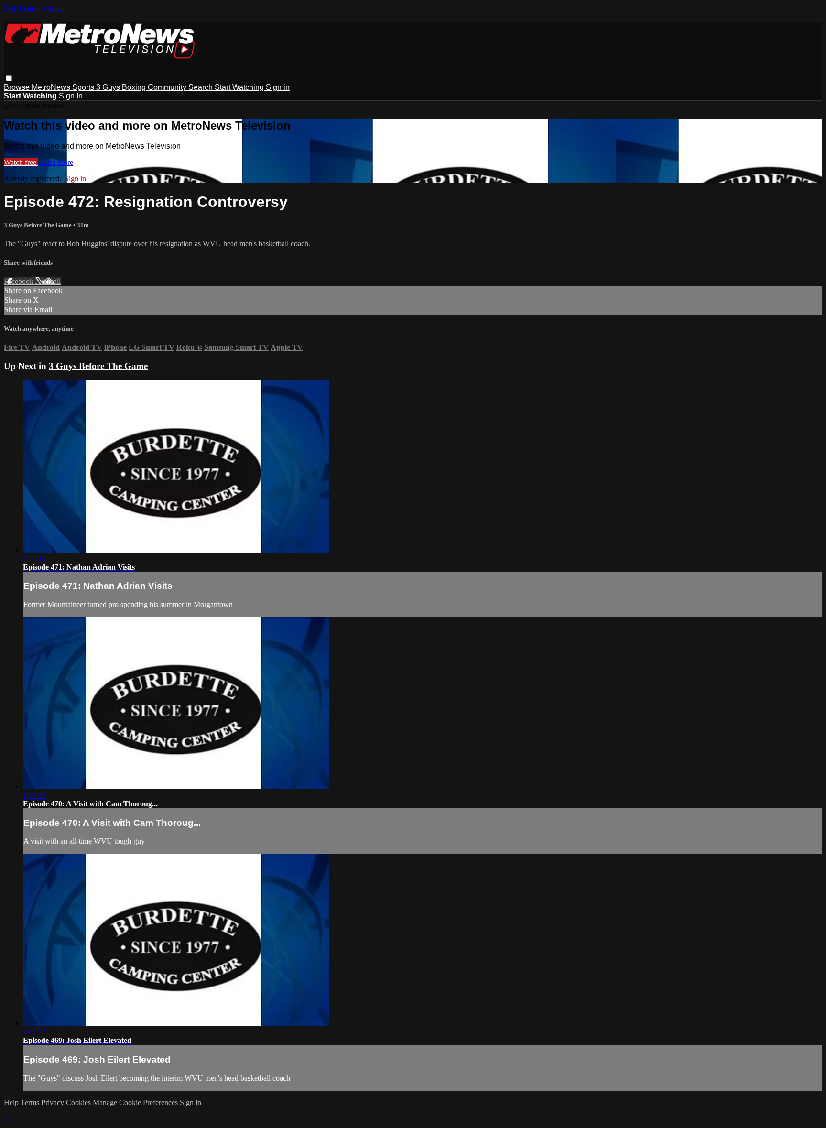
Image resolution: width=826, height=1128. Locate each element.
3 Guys (109, 87)
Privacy (53, 1102)
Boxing (135, 87)
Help (12, 1102)
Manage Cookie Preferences (136, 1102)
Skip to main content (35, 8)
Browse (18, 87)
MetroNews (52, 87)
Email (52, 281)
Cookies (79, 1102)
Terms (31, 1102)
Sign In (71, 96)
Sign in (278, 87)
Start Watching (240, 87)
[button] (9, 78)
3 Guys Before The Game (38, 224)
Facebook (19, 281)
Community (168, 87)
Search (201, 87)
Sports (84, 87)
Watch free (21, 162)
